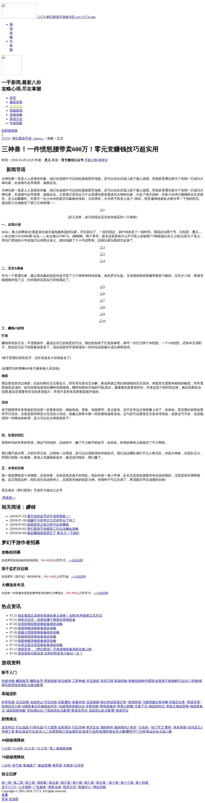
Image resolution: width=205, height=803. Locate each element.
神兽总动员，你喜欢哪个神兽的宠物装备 (46, 619)
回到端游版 (10, 130)
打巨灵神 (78, 727)
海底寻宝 (122, 710)
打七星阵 (50, 727)
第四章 (42, 782)
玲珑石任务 (177, 702)
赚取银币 (22, 681)
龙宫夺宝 (8, 727)
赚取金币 (36, 681)
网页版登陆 (10, 685)
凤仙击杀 (152, 731)
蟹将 (168, 727)
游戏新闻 (16, 110)
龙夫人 (40, 731)
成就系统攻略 (15, 710)
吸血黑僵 (44, 765)
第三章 (30, 782)
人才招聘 (24, 787)
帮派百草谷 (79, 710)
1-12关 (6, 748)
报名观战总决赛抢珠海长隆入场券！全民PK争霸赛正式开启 (60, 615)
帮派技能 (50, 681)
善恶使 (57, 765)
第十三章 (127, 782)
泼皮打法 (28, 731)
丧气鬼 (17, 765)
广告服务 (39, 787)
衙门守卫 (158, 727)
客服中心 (84, 787)
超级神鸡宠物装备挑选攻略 (37, 636)
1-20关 (6, 765)
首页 (13, 98)
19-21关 (29, 748)
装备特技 (78, 702)
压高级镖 (92, 702)
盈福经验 (120, 681)
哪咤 (129, 731)
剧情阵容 (134, 702)
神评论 (103, 160)
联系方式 (69, 787)
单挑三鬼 (8, 731)
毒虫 (18, 731)
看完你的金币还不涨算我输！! (48, 516)
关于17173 (9, 787)
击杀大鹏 (118, 731)
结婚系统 (65, 706)
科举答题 (8, 702)
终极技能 (134, 681)
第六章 (66, 782)
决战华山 (36, 702)
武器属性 (64, 702)
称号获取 (148, 681)
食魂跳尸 (29, 765)
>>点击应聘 (75, 560)
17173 (6, 138)
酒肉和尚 (106, 727)
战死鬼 (97, 731)
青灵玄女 (92, 727)
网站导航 (99, 787)
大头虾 (144, 727)
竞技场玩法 (35, 710)
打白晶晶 (22, 727)
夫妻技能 (91, 706)
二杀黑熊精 (54, 731)
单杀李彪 (179, 727)
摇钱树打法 (176, 681)
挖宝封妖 (50, 702)
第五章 (54, 782)
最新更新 (16, 102)
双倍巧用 (106, 681)
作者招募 (16, 123)
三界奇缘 (78, 681)
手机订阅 (90, 160)
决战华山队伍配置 (101, 710)
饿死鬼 (107, 731)
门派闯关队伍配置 (57, 710)
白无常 (79, 765)
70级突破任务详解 (155, 702)
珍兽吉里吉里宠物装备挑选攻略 (40, 645)
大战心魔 (165, 731)
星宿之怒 (119, 702)
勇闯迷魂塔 (108, 706)
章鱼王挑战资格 (177, 706)
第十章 (114, 782)
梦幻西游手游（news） (28, 138)
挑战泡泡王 (157, 706)
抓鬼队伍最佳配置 (30, 685)
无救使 (68, 765)
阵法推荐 (64, 681)
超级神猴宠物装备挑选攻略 (37, 640)
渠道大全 (16, 119)
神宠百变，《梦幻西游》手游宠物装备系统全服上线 (54, 649)
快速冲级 (8, 681)
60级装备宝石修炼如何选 (39, 706)
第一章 (7, 782)
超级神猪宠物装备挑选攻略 (37, 628)
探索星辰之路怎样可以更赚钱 (48, 524)
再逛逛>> (9, 497)
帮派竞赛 (193, 702)
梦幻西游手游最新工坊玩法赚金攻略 (52, 528)
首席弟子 (161, 681)
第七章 (77, 782)
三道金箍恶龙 (72, 731)
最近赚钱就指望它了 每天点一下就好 (53, 533)
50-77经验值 (193, 681)
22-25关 (42, 748)
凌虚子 (87, 731)
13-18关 (17, 748)
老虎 (133, 727)
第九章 (101, 782)
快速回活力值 (11, 706)
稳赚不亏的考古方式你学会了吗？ (51, 520)
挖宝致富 (92, 681)
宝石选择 (22, 702)
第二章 (18, 782)
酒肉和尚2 (121, 727)
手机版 (11, 45)
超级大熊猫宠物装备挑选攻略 (38, 632)
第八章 (89, 782)
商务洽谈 (54, 787)
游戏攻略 (16, 114)
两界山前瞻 (125, 706)
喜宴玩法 (78, 706)
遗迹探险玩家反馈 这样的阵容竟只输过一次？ (50, 653)
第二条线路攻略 (61, 748)
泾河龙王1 (195, 727)
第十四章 (142, 782)
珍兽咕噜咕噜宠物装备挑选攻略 (40, 624)
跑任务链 (106, 702)
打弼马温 (36, 727)
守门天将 (139, 731)
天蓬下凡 (141, 706)
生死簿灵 (64, 727)
